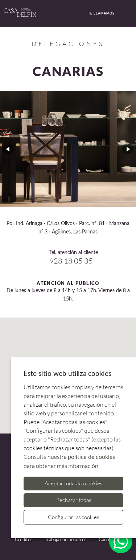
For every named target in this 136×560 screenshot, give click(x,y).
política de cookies (91, 457)
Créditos (24, 540)
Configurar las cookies (73, 517)
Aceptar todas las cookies (73, 483)
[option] (68, 149)
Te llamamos (101, 13)
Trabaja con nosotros (66, 540)
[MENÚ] (129, 14)
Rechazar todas (73, 500)
